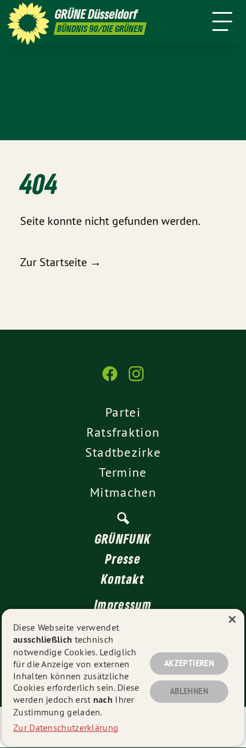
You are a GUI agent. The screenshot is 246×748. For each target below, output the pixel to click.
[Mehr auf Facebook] (110, 379)
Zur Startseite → (60, 262)
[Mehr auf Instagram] (136, 379)
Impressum (123, 604)
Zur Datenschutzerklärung (65, 727)
